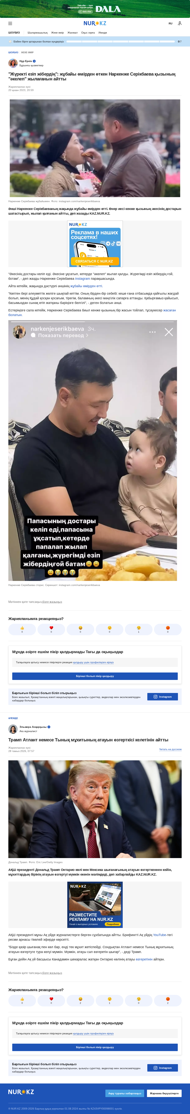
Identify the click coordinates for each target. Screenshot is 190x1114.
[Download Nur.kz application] (95, 9)
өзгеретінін (144, 959)
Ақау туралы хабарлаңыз (124, 1093)
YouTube (159, 935)
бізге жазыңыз (52, 601)
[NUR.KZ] (95, 23)
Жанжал (73, 32)
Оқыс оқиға (88, 32)
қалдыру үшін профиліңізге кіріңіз (93, 662)
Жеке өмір (57, 32)
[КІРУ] (180, 23)
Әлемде (13, 718)
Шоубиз (14, 32)
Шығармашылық (38, 32)
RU (170, 23)
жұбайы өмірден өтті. (86, 286)
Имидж (103, 32)
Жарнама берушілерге (164, 1093)
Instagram (82, 279)
